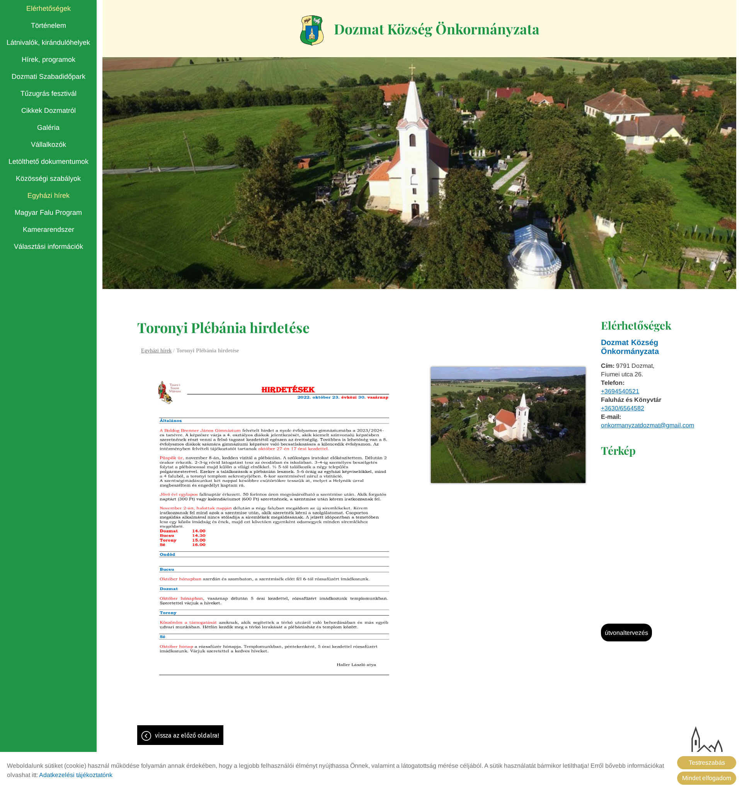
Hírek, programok (48, 59)
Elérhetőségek (48, 8)
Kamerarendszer (48, 229)
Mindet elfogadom (706, 778)
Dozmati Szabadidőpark (48, 76)
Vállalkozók (48, 144)
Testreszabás (707, 762)
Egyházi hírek (48, 195)
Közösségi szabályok (48, 178)
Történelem (48, 25)
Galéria (48, 127)
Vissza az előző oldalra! (187, 735)
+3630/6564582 (622, 408)
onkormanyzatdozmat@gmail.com (647, 425)
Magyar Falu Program (48, 212)
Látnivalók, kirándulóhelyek (48, 42)
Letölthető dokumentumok (48, 161)
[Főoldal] (312, 30)
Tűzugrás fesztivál (48, 93)
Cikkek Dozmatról (48, 110)
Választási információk (48, 246)
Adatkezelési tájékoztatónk (75, 775)
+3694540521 (620, 391)
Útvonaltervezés (626, 632)
